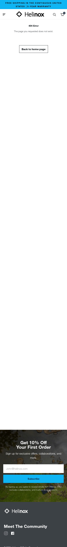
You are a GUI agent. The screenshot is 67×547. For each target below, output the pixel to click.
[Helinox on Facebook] (13, 533)
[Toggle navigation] (5, 14)
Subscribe (34, 478)
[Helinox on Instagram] (6, 533)
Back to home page (34, 49)
